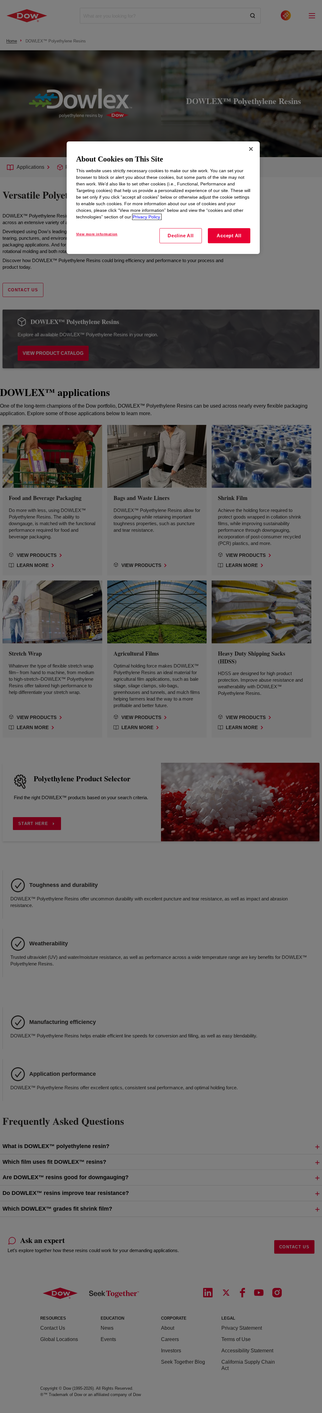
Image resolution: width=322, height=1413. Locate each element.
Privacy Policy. (147, 216)
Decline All (180, 235)
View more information (97, 234)
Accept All (229, 235)
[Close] (251, 149)
